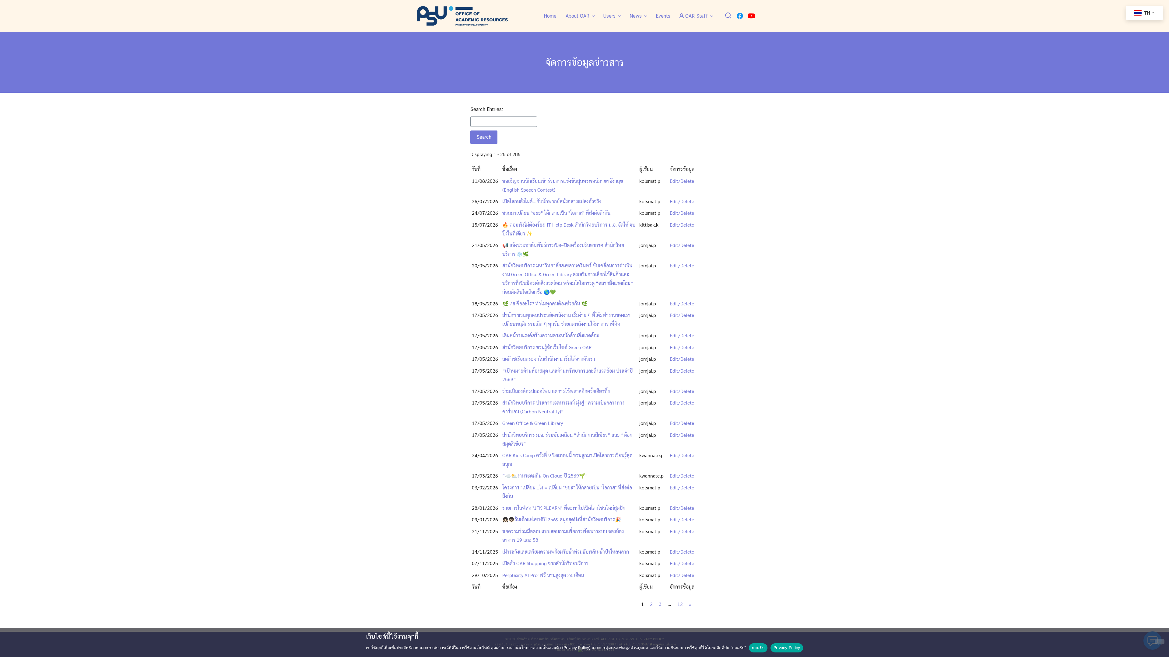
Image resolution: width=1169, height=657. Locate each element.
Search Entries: (486, 109)
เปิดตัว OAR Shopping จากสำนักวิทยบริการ (545, 563)
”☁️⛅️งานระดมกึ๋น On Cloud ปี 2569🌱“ (545, 475)
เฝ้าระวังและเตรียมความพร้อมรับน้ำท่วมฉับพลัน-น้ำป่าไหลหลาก (565, 551)
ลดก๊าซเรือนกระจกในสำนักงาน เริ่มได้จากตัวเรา (548, 359)
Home (550, 16)
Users (609, 16)
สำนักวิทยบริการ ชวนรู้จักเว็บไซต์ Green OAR (547, 347)
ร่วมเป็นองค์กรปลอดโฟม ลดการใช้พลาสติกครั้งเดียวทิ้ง (556, 391)
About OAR (577, 16)
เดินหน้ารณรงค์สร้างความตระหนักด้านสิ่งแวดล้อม (550, 335)
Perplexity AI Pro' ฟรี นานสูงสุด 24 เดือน (543, 575)
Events (663, 16)
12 (680, 604)
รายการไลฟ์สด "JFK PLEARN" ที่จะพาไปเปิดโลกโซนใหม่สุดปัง (563, 508)
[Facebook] (740, 16)
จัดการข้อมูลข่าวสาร (585, 62)
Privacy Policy (787, 647)
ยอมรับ (758, 647)
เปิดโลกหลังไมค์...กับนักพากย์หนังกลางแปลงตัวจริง (551, 201)
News (636, 16)
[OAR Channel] (751, 16)
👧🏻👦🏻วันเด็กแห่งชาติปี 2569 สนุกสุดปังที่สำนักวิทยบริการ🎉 (561, 519)
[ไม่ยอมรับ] (1159, 641)
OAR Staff (696, 16)
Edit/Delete (682, 181)
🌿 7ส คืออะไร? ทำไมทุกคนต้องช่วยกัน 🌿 (544, 303)
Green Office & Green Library (532, 423)
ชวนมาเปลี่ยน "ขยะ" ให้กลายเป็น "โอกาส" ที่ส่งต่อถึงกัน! (557, 213)
